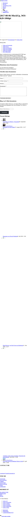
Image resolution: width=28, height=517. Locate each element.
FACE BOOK (3, 480)
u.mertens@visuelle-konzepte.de (7, 473)
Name (2, 78)
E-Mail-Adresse (4, 81)
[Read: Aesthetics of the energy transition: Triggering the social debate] (4, 348)
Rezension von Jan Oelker (9, 127)
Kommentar (3, 86)
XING (1, 485)
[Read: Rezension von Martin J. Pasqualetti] (4, 120)
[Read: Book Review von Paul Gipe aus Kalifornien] (4, 238)
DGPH (1, 496)
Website (2, 83)
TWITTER (2, 479)
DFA (1, 495)
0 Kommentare (11, 39)
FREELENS (3, 493)
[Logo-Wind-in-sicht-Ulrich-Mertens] (3, 0)
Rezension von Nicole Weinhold (10, 236)
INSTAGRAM (3, 484)
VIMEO (2, 481)
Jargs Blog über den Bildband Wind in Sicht (13, 461)
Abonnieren (4, 112)
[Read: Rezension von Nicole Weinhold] (4, 129)
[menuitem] (15, 3)
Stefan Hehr (19, 39)
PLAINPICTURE (4, 492)
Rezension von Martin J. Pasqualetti (11, 121)
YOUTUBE (3, 482)
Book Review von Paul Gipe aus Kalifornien (13, 345)
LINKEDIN (3, 486)
